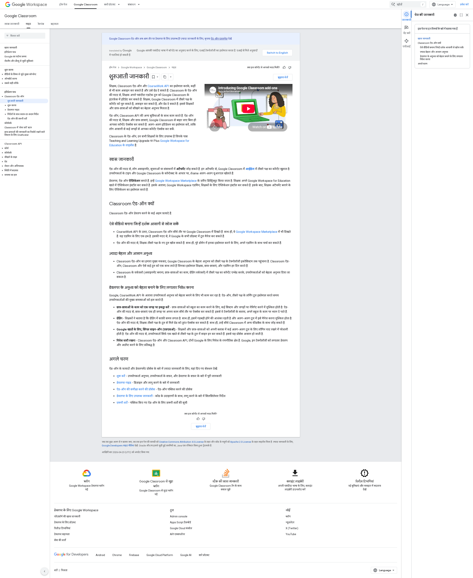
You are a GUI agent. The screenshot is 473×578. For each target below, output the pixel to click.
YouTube (291, 534)
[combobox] (407, 4)
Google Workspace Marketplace (176, 180)
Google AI (185, 555)
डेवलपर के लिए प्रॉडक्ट (65, 522)
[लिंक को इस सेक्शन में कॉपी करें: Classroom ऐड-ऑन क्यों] (157, 204)
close (467, 15)
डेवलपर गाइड (124, 382)
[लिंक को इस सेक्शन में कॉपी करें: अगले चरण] (132, 359)
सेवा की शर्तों (60, 540)
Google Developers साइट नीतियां (118, 445)
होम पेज (63, 4)
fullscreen (461, 15)
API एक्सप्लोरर (177, 534)
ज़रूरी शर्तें (122, 402)
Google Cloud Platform (160, 555)
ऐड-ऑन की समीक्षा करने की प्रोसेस (136, 389)
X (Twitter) (292, 528)
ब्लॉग (288, 516)
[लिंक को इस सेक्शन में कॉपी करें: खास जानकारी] (137, 160)
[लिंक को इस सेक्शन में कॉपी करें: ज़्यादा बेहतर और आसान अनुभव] (155, 254)
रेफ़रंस (41, 24)
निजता (64, 570)
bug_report (455, 15)
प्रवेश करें (464, 4)
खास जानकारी (11, 24)
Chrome (117, 555)
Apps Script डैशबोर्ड (180, 522)
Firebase (134, 555)
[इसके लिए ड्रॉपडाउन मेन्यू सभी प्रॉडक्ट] (119, 4)
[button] (24, 74)
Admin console (178, 516)
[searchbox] (24, 36)
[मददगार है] (284, 67)
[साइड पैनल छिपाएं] (44, 571)
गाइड (28, 24)
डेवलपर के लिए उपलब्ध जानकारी (135, 396)
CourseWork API (158, 86)
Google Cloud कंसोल (181, 528)
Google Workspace (131, 67)
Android (100, 555)
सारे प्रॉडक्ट (204, 555)
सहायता (54, 24)
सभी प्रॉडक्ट (109, 4)
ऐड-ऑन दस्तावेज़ (219, 38)
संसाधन (131, 4)
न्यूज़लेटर (290, 522)
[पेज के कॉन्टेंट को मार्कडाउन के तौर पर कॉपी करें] (165, 77)
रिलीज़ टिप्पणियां (62, 528)
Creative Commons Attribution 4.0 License (181, 441)
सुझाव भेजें (283, 77)
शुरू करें (121, 376)
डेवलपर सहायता (62, 534)
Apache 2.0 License (240, 441)
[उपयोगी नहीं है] (289, 67)
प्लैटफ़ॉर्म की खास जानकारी (67, 516)
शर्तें (55, 570)
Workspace (36, 4)
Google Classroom (85, 4)
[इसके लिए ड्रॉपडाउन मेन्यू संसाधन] (139, 4)
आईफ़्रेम (250, 169)
